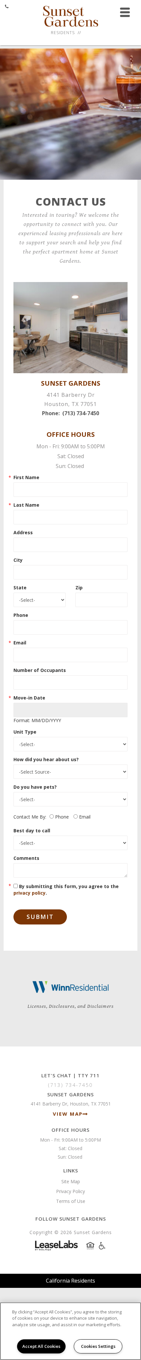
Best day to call (31, 830)
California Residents (70, 1280)
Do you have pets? (35, 787)
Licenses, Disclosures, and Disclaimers (71, 1006)
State (20, 587)
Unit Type (24, 732)
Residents (63, 32)
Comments (26, 858)
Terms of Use (70, 1201)
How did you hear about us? (46, 759)
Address (23, 532)
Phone (20, 615)
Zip (79, 587)
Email (19, 642)
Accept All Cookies (41, 1346)
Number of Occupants (39, 670)
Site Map (70, 1181)
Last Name (26, 505)
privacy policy (29, 893)
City (18, 560)
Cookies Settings (98, 1346)
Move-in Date (29, 698)
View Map (68, 1113)
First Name (26, 477)
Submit (40, 917)
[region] (70, 1331)
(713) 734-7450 (80, 413)
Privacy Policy (70, 1191)
